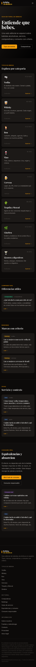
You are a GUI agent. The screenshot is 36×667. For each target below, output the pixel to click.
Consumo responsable (12, 483)
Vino (3, 580)
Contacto (5, 627)
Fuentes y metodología (9, 624)
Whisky (4, 573)
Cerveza (4, 583)
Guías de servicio (7, 605)
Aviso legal (5, 633)
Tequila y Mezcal (7, 586)
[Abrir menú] (32, 3)
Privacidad (5, 630)
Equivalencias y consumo (10, 608)
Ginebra (4, 589)
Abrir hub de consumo (11, 477)
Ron (3, 576)
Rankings (5, 602)
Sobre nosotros (7, 621)
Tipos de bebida (9, 46)
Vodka (4, 570)
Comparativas (25, 46)
